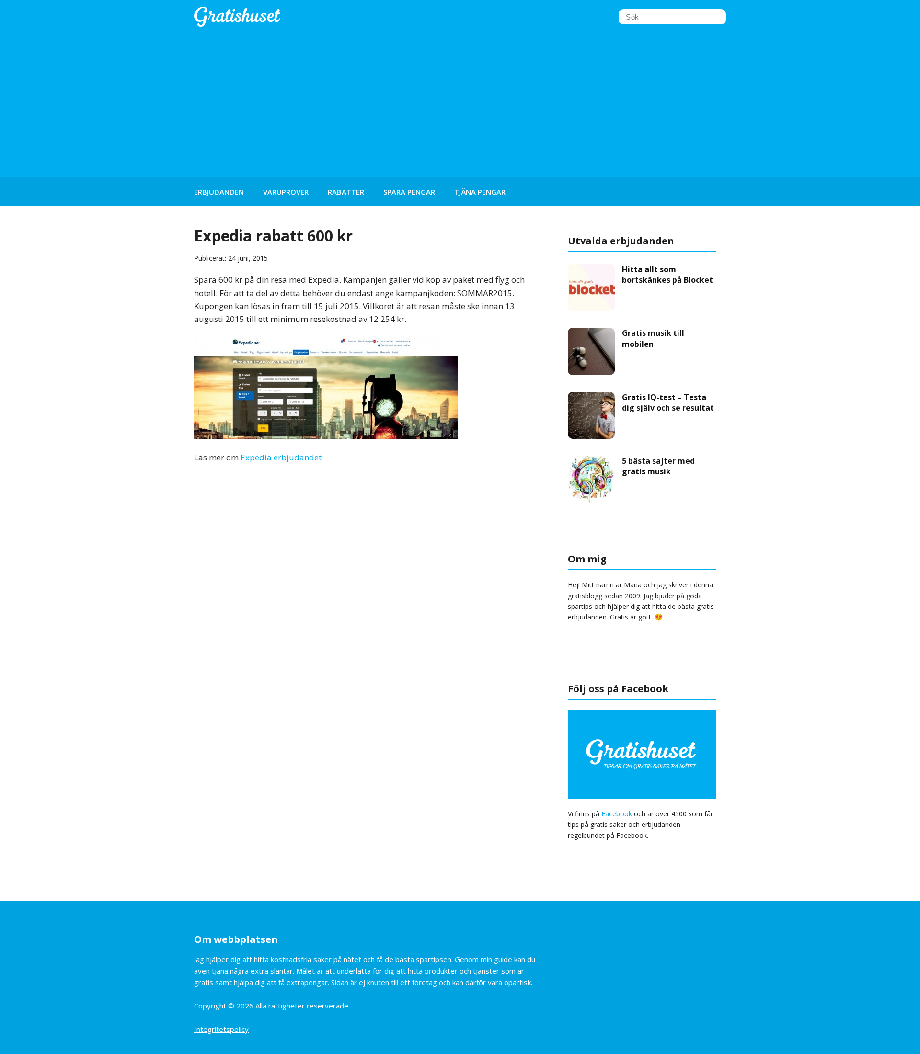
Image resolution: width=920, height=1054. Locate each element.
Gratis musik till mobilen (653, 338)
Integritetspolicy (221, 1029)
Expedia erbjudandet (281, 457)
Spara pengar (409, 191)
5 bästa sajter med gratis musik (658, 466)
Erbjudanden (219, 191)
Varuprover (286, 191)
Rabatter (346, 191)
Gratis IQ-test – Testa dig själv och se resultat (668, 402)
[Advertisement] (460, 105)
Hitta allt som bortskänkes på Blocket (667, 274)
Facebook (616, 813)
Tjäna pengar (480, 191)
